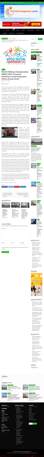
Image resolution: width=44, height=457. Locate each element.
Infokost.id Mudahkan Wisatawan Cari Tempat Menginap (7, 195)
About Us (11, 2)
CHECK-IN (38, 30)
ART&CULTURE (30, 30)
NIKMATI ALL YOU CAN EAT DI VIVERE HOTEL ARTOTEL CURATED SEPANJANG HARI (37, 321)
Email (12, 242)
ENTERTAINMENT (20, 33)
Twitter (40, 2)
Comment (4, 228)
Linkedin (23, 186)
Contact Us (15, 2)
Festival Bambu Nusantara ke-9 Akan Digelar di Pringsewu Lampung (22, 195)
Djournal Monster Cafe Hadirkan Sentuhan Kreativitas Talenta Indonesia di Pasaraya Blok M (37, 328)
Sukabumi (14, 182)
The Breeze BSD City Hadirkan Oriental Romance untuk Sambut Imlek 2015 (39, 125)
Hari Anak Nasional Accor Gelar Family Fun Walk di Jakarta (37, 309)
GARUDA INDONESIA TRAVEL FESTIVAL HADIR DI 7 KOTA (36, 149)
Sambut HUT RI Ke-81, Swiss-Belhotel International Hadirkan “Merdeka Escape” (39, 209)
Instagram (41, 2)
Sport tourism (11, 182)
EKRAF (23, 30)
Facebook (38, 2)
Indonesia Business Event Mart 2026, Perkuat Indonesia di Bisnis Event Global (25, 213)
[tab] (34, 52)
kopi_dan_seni (35, 325)
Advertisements (20, 2)
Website (22, 242)
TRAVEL (7, 30)
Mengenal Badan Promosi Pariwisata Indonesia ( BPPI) (39, 60)
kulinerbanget (34, 318)
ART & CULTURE (38, 106)
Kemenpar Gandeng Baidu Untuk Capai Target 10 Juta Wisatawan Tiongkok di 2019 (39, 78)
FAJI (7, 182)
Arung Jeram (5, 182)
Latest (39, 52)
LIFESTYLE (11, 33)
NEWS (13, 30)
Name (3, 242)
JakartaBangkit (35, 312)
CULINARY (5, 33)
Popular (34, 52)
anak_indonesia (35, 307)
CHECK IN (38, 163)
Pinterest (17, 186)
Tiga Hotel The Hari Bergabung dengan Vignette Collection (35, 248)
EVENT (18, 30)
